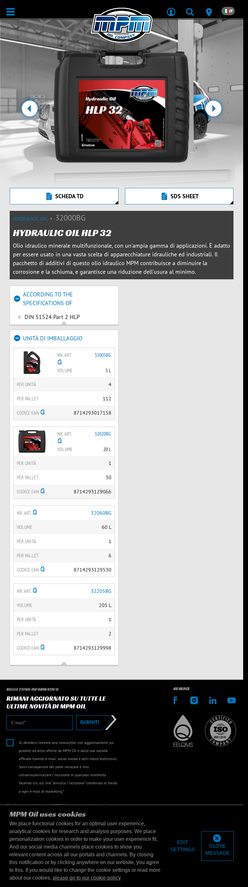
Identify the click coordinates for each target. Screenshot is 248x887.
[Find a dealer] (208, 8)
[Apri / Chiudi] (10, 11)
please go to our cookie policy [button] (87, 878)
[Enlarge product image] (32, 362)
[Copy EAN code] (42, 412)
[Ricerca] (190, 8)
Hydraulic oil (31, 218)
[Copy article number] (59, 362)
